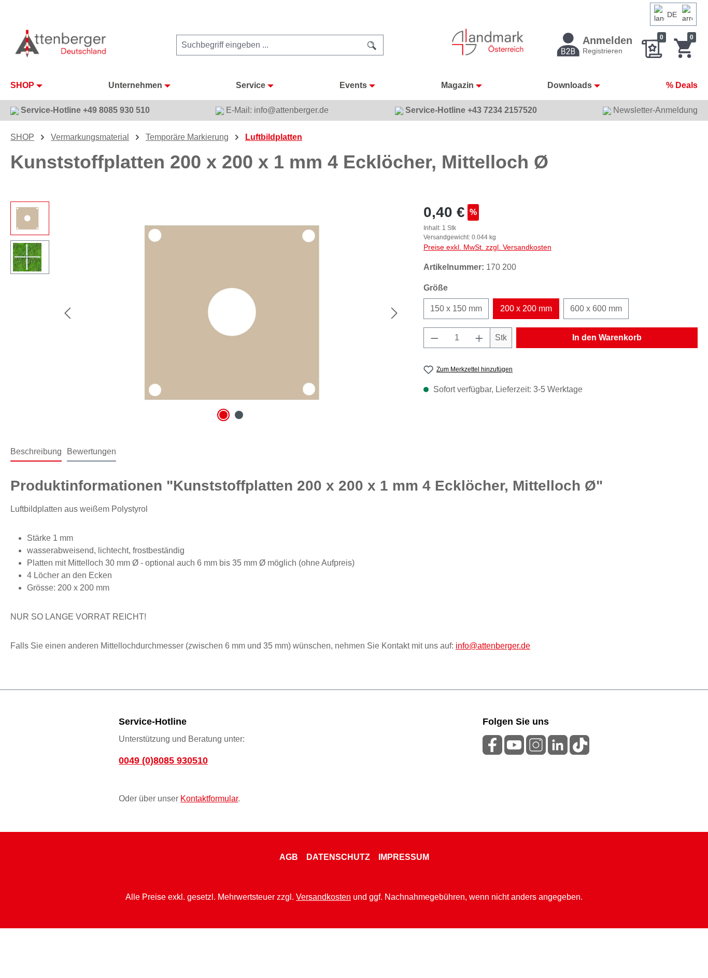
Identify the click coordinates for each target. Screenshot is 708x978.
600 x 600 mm (596, 308)
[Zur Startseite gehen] (61, 43)
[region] (206, 313)
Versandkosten (323, 897)
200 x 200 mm (526, 308)
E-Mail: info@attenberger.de (276, 110)
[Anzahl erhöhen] (479, 337)
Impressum (403, 857)
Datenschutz (338, 857)
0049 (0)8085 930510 (163, 760)
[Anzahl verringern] (434, 337)
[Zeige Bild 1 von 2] (223, 415)
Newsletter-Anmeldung (654, 110)
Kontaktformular (209, 798)
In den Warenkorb (607, 337)
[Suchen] (372, 45)
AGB (288, 857)
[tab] (36, 452)
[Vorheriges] (67, 313)
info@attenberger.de (493, 645)
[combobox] (268, 45)
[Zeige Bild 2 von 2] (239, 415)
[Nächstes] (394, 313)
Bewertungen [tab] (91, 451)
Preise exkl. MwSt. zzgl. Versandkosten (487, 247)
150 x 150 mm (456, 308)
